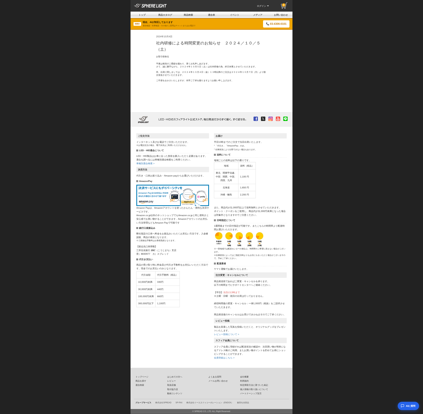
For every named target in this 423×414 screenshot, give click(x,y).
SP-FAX (178, 402)
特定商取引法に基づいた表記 (254, 385)
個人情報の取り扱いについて (254, 389)
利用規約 (244, 381)
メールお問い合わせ (218, 381)
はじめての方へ (174, 377)
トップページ (141, 377)
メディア (257, 15)
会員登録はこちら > (224, 357)
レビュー (171, 381)
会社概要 (244, 377)
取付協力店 (172, 389)
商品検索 (188, 15)
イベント (234, 15)
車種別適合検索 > (145, 163)
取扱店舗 (171, 385)
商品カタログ (165, 15)
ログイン (261, 6)
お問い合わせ (281, 15)
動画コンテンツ (174, 393)
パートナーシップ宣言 (251, 393)
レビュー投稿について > (226, 334)
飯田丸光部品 (243, 402)
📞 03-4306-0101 (276, 23)
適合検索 (139, 385)
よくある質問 (214, 377)
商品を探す (140, 381)
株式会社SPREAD (163, 402)
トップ (142, 15)
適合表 (211, 15)
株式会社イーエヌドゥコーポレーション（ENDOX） (209, 402)
